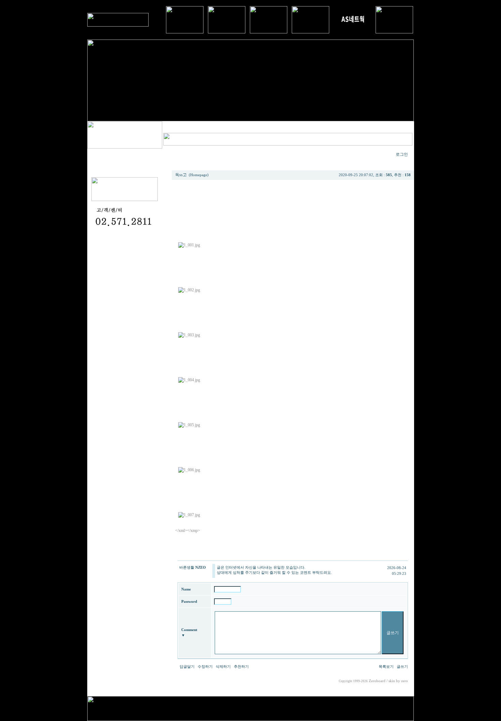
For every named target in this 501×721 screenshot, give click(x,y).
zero (404, 681)
